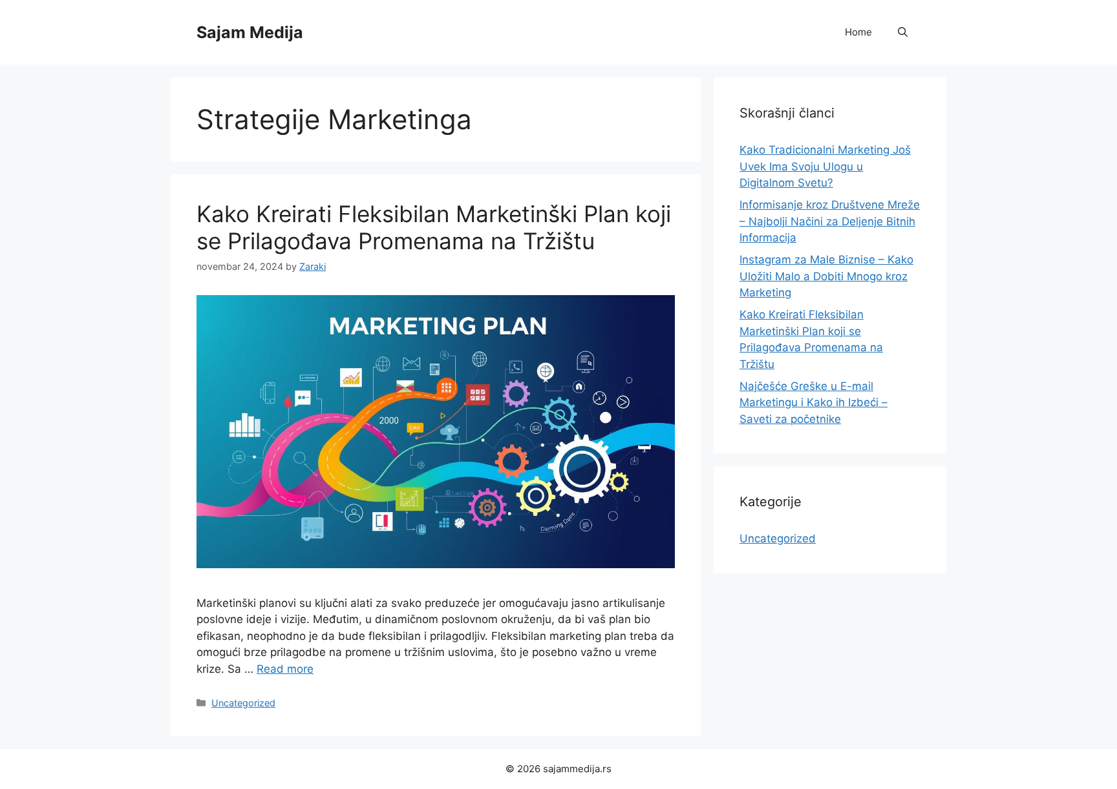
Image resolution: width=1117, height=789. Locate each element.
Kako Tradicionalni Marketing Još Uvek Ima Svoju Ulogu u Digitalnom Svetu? (825, 166)
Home (858, 32)
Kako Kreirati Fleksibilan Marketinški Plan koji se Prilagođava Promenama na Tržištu (434, 227)
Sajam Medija (250, 32)
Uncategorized (243, 702)
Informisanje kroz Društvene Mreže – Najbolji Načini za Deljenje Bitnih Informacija (829, 221)
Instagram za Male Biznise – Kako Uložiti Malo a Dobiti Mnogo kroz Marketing (826, 276)
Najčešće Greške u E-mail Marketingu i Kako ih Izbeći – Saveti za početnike (813, 402)
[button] (902, 32)
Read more (285, 668)
